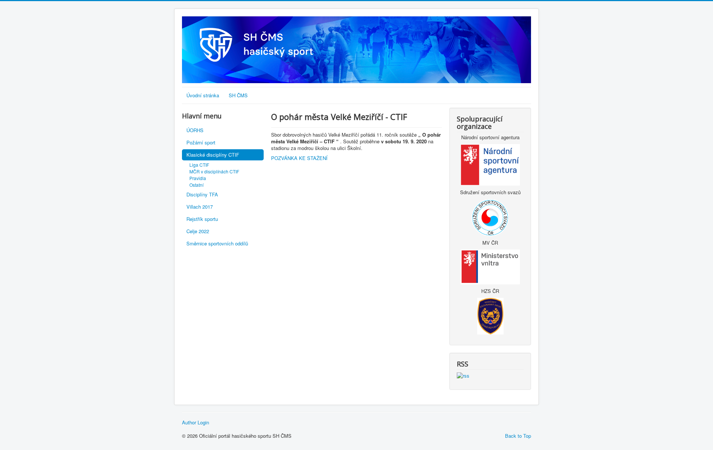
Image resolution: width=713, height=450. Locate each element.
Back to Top (518, 435)
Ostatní (196, 185)
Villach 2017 (199, 206)
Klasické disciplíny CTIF (212, 154)
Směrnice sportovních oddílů (217, 243)
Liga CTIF (199, 165)
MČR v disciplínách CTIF (214, 171)
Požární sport (200, 142)
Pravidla (197, 178)
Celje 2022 (197, 231)
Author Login (195, 422)
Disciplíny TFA (202, 194)
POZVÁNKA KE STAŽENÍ (299, 158)
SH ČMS (238, 95)
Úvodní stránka (202, 95)
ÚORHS (195, 130)
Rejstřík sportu (202, 218)
